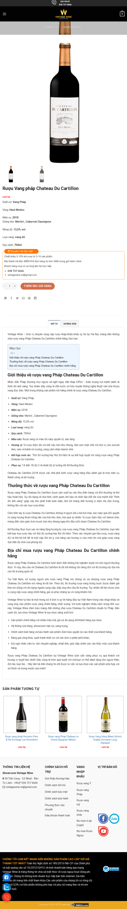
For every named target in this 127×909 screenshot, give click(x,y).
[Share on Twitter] (17, 298)
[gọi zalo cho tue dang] (6, 887)
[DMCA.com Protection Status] (80, 904)
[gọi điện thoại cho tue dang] (6, 897)
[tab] (54, 323)
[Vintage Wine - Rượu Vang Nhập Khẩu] (63, 14)
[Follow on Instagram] (114, 819)
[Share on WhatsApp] (5, 298)
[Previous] (2, 725)
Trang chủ (52, 27)
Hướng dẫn (70, 324)
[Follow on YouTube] (103, 831)
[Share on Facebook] (11, 298)
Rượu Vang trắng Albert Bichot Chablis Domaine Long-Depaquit (105, 739)
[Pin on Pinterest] (29, 298)
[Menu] (4, 14)
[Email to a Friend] (23, 298)
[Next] (124, 725)
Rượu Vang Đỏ (72, 27)
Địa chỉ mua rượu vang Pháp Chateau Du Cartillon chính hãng (42, 365)
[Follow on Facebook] (103, 819)
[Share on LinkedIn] (35, 298)
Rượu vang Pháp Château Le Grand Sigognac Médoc (63, 738)
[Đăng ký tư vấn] (6, 877)
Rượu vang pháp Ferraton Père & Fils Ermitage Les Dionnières (21, 738)
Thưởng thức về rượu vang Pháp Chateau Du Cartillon (38, 361)
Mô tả (54, 324)
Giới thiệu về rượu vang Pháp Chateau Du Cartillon (36, 357)
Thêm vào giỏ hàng (37, 286)
